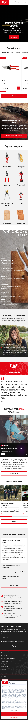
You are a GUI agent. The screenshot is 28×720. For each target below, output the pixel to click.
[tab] (5, 53)
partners (10, 686)
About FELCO (14, 473)
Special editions (4, 666)
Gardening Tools (4, 655)
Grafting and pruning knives (7, 663)
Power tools (3, 669)
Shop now (14, 37)
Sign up (14, 646)
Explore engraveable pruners (14, 135)
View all (14, 521)
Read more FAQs (14, 585)
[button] (16, 2)
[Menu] (26, 2)
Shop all (14, 96)
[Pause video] (26, 455)
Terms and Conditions (12, 641)
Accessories (4, 672)
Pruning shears (4, 661)
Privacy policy (21, 641)
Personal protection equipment (8, 658)
